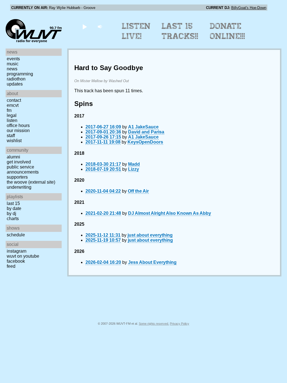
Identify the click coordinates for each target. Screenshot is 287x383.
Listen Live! (136, 31)
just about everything (150, 235)
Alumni (13, 156)
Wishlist (14, 140)
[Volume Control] (100, 26)
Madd (134, 164)
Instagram (16, 251)
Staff (11, 135)
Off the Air (138, 191)
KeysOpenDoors (145, 142)
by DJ (11, 213)
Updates (15, 84)
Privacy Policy (179, 323)
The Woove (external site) (31, 182)
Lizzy (133, 169)
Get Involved (19, 162)
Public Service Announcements (23, 169)
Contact (14, 100)
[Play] (84, 26)
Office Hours (18, 125)
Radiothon (16, 79)
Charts (13, 218)
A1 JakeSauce (143, 126)
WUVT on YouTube (23, 256)
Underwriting (19, 187)
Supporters (17, 177)
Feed (11, 266)
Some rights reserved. (154, 323)
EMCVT (12, 105)
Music (12, 63)
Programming (20, 73)
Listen (12, 120)
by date (14, 208)
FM (9, 110)
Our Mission (18, 130)
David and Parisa (146, 132)
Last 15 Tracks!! (180, 31)
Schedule (16, 234)
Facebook (16, 261)
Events (13, 58)
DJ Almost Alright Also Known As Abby (169, 213)
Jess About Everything (152, 262)
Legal (12, 115)
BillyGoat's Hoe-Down (248, 8)
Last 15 (13, 203)
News (12, 68)
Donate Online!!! (227, 31)
